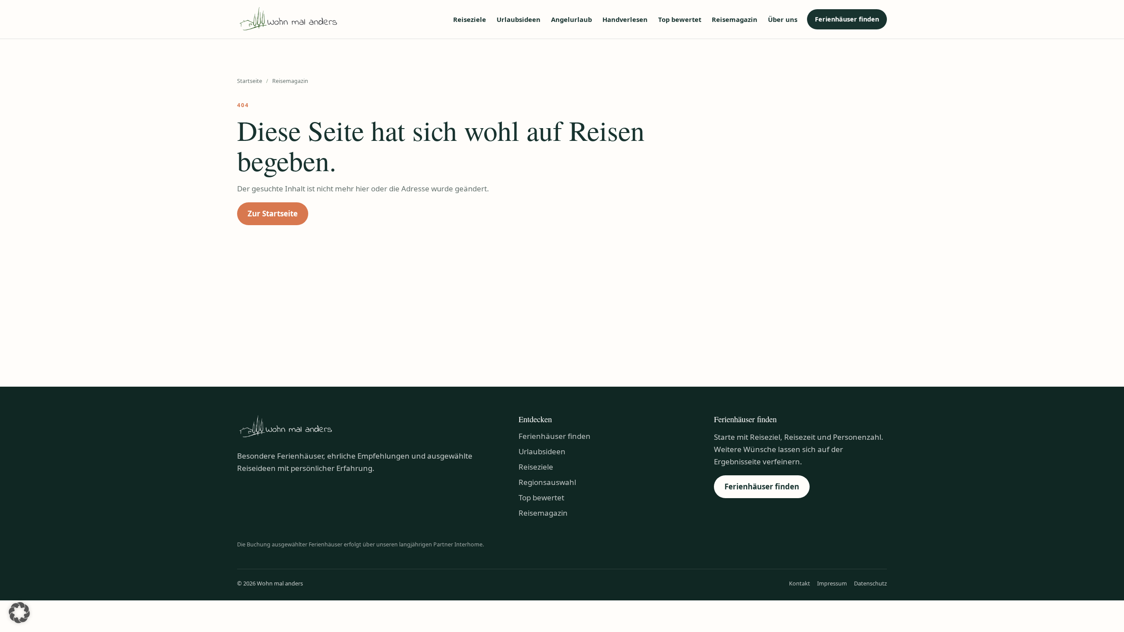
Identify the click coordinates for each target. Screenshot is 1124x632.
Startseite (249, 81)
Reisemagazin (734, 19)
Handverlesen (625, 19)
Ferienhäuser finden (847, 19)
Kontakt (799, 583)
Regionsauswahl (547, 482)
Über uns (782, 19)
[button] (19, 612)
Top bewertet (679, 19)
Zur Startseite (273, 213)
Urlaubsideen (518, 19)
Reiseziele (469, 19)
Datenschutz (870, 583)
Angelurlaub (571, 19)
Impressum (832, 583)
